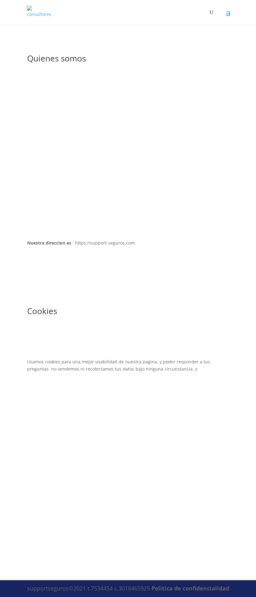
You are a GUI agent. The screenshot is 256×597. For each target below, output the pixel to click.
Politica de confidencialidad (190, 588)
